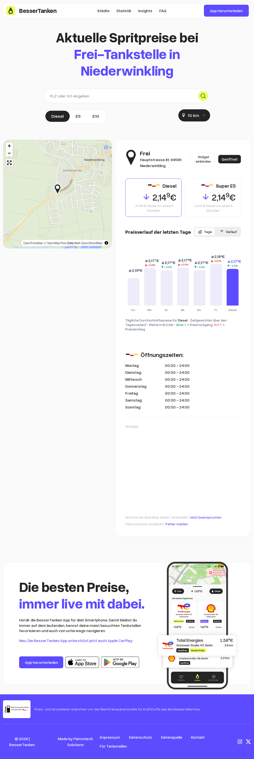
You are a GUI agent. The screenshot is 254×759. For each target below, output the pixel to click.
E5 (78, 116)
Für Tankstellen (113, 746)
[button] (61, 189)
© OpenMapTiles (55, 243)
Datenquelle (171, 737)
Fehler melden (177, 524)
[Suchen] (203, 96)
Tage (208, 232)
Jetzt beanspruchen (206, 517)
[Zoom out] (9, 153)
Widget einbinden (203, 159)
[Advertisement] (183, 466)
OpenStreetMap (91, 243)
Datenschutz (140, 737)
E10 (96, 116)
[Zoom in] (9, 145)
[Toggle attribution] (106, 243)
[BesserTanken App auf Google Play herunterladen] (120, 662)
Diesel (57, 116)
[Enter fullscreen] (9, 162)
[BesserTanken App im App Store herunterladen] (82, 662)
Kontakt (198, 737)
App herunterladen (226, 10)
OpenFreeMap (33, 243)
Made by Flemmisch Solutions (75, 741)
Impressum (110, 737)
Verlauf (231, 232)
